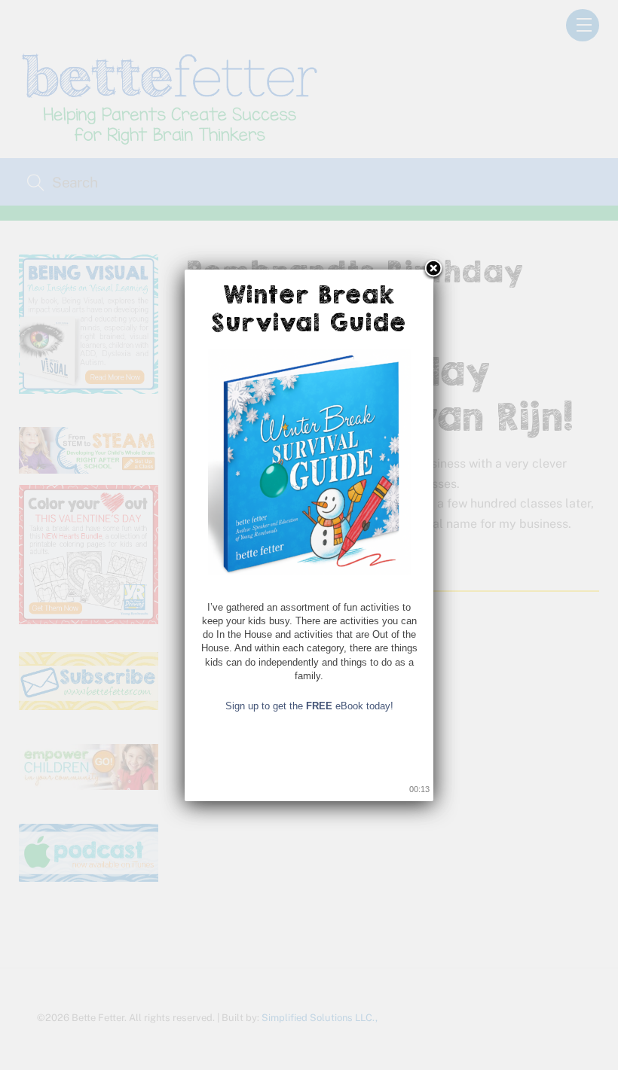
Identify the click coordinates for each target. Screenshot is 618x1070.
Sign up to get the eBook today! (309, 706)
